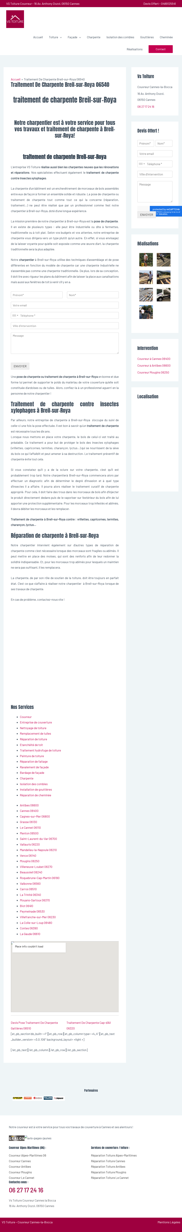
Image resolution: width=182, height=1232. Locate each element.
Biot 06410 (26, 906)
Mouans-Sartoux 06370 (35, 900)
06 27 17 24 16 (145, 106)
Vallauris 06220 (30, 844)
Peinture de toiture (32, 756)
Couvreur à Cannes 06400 (153, 358)
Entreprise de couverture (36, 722)
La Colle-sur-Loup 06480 (36, 922)
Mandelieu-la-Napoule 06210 (38, 850)
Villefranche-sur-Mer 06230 (38, 917)
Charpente (26, 778)
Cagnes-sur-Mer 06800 (35, 816)
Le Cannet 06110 (30, 827)
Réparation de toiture (33, 739)
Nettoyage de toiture (33, 728)
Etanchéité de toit (31, 745)
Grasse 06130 (28, 822)
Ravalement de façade (34, 767)
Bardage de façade (32, 772)
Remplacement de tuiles (35, 733)
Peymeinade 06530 (32, 911)
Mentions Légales (169, 1222)
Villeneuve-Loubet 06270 (36, 866)
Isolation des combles (34, 784)
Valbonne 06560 (30, 883)
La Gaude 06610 (30, 934)
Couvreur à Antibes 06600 (154, 365)
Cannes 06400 (29, 810)
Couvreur (26, 717)
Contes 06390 (29, 928)
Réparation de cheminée (35, 795)
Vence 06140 (28, 855)
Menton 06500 (29, 833)
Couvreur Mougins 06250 (153, 372)
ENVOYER (20, 366)
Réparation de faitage (34, 761)
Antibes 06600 (29, 805)
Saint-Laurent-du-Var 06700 (38, 838)
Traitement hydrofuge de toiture (40, 750)
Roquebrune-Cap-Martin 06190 (40, 878)
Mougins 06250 (29, 861)
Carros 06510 (28, 889)
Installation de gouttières (36, 789)
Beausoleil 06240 (31, 872)
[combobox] (15, 315)
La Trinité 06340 (30, 894)
